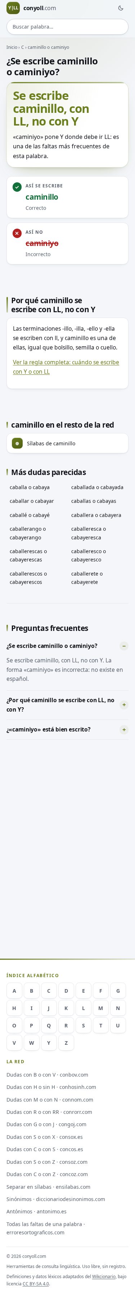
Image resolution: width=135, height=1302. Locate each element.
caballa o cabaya (30, 487)
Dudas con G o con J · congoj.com (46, 1124)
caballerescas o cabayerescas (28, 555)
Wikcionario (104, 1276)
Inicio (12, 47)
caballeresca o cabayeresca (88, 532)
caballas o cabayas (93, 500)
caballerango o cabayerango (28, 532)
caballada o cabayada (97, 487)
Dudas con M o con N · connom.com (49, 1099)
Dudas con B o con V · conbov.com (47, 1074)
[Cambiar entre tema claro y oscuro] (121, 8)
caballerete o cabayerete (87, 577)
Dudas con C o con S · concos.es (44, 1149)
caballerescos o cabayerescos (28, 577)
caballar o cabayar (32, 500)
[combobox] (67, 27)
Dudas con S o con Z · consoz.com (46, 1161)
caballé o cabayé (30, 515)
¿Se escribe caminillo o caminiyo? (51, 646)
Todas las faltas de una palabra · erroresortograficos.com (45, 1228)
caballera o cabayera (96, 515)
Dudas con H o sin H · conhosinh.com (51, 1086)
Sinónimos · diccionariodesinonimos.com (55, 1199)
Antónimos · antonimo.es (36, 1211)
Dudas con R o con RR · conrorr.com (49, 1111)
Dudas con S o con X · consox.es (44, 1136)
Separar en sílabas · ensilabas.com (48, 1186)
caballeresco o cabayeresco (88, 555)
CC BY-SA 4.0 (36, 1284)
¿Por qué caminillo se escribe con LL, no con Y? (60, 704)
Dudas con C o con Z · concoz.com (47, 1174)
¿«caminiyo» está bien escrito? (48, 729)
